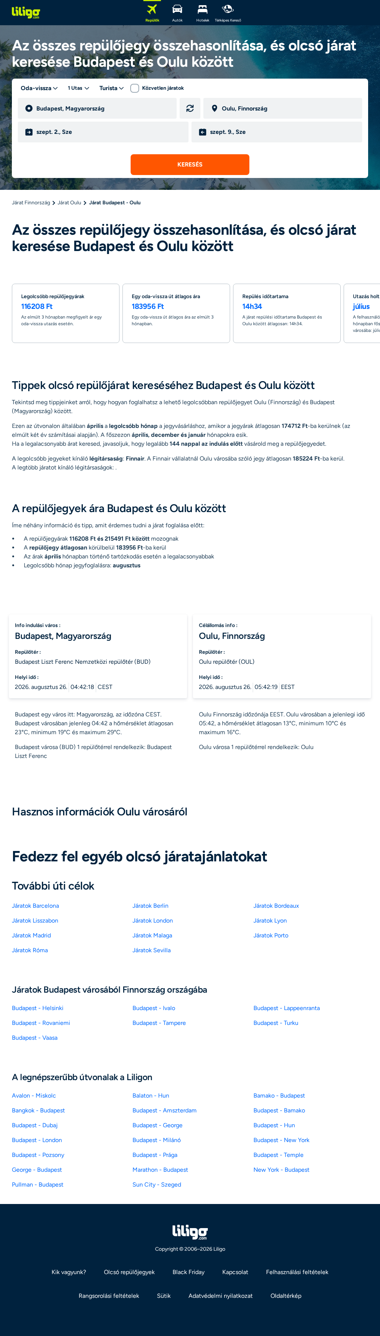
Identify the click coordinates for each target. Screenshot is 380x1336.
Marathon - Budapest (160, 1169)
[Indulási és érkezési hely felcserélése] (190, 108)
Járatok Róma (30, 950)
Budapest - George (157, 1125)
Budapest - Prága (154, 1154)
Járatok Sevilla (151, 950)
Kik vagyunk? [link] (69, 1272)
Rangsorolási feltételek (109, 1295)
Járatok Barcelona (35, 905)
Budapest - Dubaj (35, 1125)
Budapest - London (37, 1140)
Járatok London (152, 920)
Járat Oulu (69, 202)
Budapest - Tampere (159, 1022)
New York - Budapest (281, 1169)
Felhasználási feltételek (297, 1272)
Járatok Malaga (152, 935)
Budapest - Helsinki (37, 1008)
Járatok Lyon (270, 920)
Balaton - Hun (150, 1095)
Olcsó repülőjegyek (129, 1272)
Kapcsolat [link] (235, 1272)
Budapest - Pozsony (38, 1154)
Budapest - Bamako (279, 1110)
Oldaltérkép (286, 1295)
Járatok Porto (270, 935)
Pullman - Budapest (37, 1184)
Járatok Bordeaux (276, 905)
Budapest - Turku (275, 1022)
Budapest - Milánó (156, 1140)
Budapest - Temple (278, 1154)
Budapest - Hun (274, 1125)
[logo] (26, 12)
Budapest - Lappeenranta (286, 1008)
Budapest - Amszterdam (164, 1110)
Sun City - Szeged (156, 1184)
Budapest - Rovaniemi (41, 1022)
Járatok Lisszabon (35, 920)
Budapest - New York (281, 1140)
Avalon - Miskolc (34, 1095)
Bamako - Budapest (279, 1095)
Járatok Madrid (31, 935)
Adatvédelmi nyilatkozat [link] (221, 1295)
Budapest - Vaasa (35, 1037)
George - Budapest (37, 1169)
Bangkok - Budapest (38, 1110)
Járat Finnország (31, 202)
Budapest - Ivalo (153, 1008)
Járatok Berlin (150, 905)
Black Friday (188, 1272)
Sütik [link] (164, 1295)
